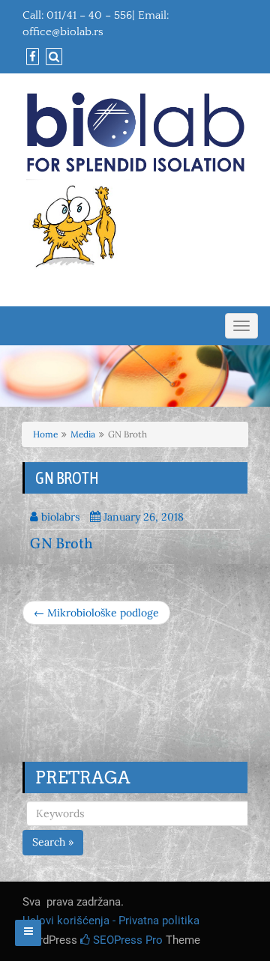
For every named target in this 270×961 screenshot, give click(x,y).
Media (82, 434)
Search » (53, 842)
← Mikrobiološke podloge (96, 612)
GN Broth (61, 544)
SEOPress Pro (126, 940)
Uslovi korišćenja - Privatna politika (111, 920)
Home (45, 434)
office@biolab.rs (63, 31)
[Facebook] (30, 57)
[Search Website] (52, 57)
